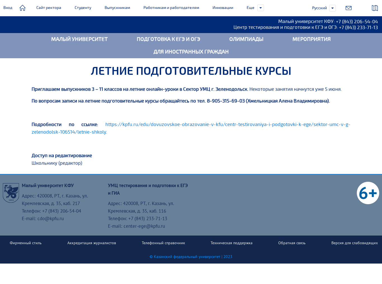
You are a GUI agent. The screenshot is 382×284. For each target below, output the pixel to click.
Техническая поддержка (232, 242)
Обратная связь (292, 242)
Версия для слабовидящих (354, 242)
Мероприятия (312, 39)
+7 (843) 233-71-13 (358, 28)
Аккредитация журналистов (91, 242)
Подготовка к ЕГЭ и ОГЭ (168, 39)
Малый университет (79, 39)
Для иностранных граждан (191, 51)
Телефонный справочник (163, 242)
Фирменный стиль (26, 242)
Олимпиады (246, 39)
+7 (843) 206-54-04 (357, 22)
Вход (7, 7)
